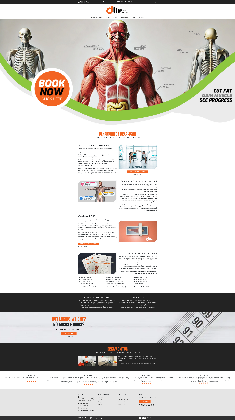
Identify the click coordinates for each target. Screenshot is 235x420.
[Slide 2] (119, 387)
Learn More (149, 365)
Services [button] (108, 17)
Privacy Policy (122, 402)
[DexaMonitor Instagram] (142, 405)
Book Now (69, 333)
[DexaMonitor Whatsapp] (153, 405)
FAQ (134, 17)
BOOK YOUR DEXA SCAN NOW (137, 172)
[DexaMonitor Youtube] (149, 405)
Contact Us (101, 399)
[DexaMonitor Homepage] (117, 10)
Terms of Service (123, 399)
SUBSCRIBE (145, 401)
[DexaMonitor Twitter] (146, 405)
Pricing (115, 17)
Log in (155, 2)
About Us (100, 397)
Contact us (141, 17)
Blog (119, 397)
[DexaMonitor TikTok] (144, 405)
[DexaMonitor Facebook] (139, 405)
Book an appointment (96, 17)
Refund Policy (122, 404)
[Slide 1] (116, 387)
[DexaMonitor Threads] (151, 405)
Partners (100, 404)
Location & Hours (124, 17)
